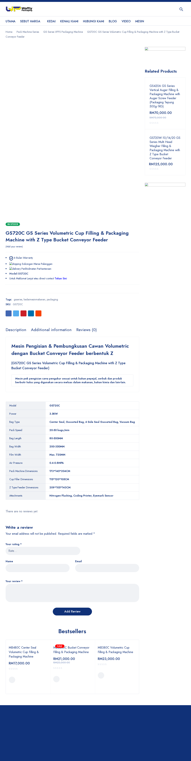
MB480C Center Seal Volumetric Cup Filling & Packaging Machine (24, 652)
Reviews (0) (86, 329)
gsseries (18, 299)
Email (78, 561)
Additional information (51, 329)
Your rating (14, 544)
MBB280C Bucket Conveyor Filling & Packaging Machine (71, 649)
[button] (12, 680)
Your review (14, 581)
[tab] (16, 329)
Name (9, 561)
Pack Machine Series (28, 32)
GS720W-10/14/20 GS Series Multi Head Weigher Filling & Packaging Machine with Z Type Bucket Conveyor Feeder (165, 148)
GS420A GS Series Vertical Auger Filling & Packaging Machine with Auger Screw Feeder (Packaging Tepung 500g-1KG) (165, 96)
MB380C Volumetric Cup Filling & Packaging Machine (115, 649)
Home (9, 32)
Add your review (14, 246)
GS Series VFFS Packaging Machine (63, 32)
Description (16, 329)
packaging (52, 299)
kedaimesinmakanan (34, 299)
